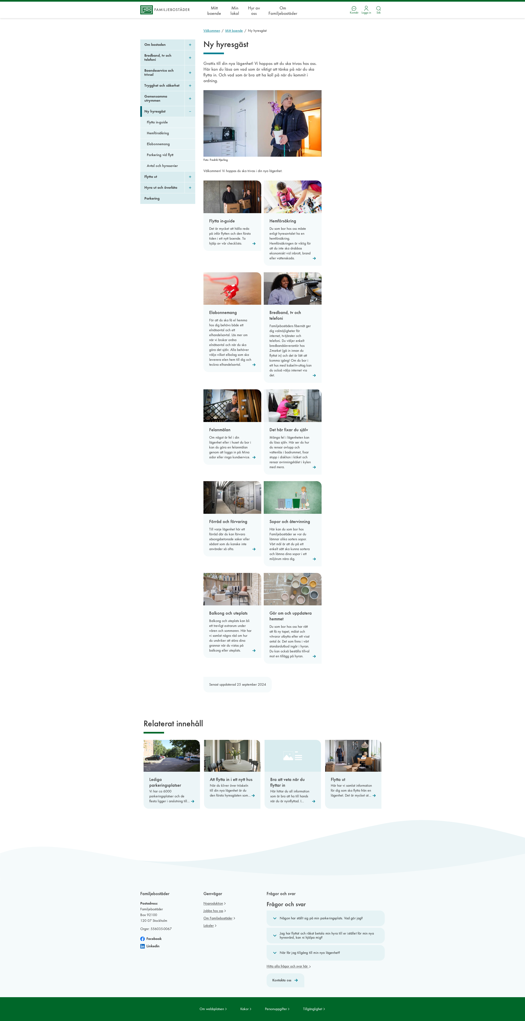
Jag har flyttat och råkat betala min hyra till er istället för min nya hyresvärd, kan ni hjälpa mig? (327, 935)
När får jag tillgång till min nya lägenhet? (310, 953)
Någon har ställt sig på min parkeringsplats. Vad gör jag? (321, 918)
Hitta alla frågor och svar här (288, 966)
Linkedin (153, 946)
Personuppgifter (276, 1009)
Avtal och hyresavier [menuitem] (162, 166)
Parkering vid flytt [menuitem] (160, 155)
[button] (326, 918)
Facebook (154, 939)
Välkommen (211, 31)
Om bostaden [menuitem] (155, 45)
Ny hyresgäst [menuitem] (154, 111)
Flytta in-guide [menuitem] (157, 122)
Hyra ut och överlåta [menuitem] (160, 187)
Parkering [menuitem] (152, 198)
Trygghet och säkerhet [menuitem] (161, 85)
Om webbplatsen (212, 1009)
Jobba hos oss (213, 911)
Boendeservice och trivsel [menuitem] (159, 72)
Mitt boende (214, 10)
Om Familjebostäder (282, 10)
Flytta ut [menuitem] (150, 177)
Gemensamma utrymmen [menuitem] (155, 98)
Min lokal (235, 10)
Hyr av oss (254, 10)
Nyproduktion (213, 903)
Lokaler (208, 925)
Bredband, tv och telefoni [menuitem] (157, 57)
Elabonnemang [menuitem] (158, 144)
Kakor (244, 1009)
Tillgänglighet (312, 1009)
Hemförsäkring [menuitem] (158, 133)
